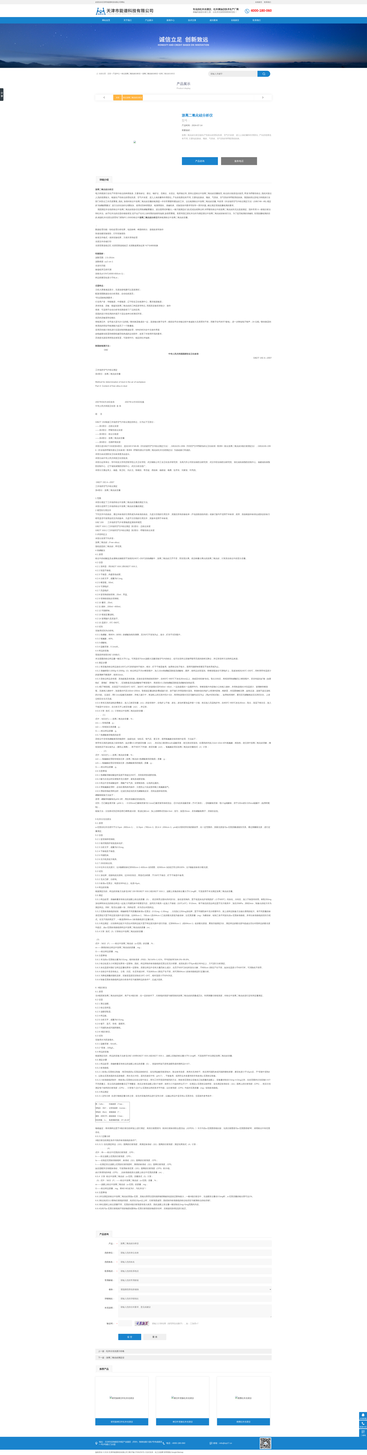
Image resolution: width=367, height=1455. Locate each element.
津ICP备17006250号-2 (137, 1452)
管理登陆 (167, 1452)
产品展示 (149, 20)
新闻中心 (171, 20)
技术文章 (192, 20)
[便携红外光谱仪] (243, 1398)
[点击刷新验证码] (142, 1323)
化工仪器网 (159, 1452)
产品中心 (116, 74)
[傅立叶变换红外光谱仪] (182, 1398)
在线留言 (258, 2)
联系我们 (267, 2)
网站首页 (106, 20)
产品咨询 (199, 161)
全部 (117, 98)
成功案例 (214, 20)
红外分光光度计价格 (115, 1351)
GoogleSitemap (177, 1452)
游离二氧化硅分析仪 (150, 74)
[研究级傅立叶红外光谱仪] (121, 1398)
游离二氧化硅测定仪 (115, 1357)
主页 (109, 74)
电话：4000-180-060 (175, 1443)
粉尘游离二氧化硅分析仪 (131, 74)
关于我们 (128, 20)
